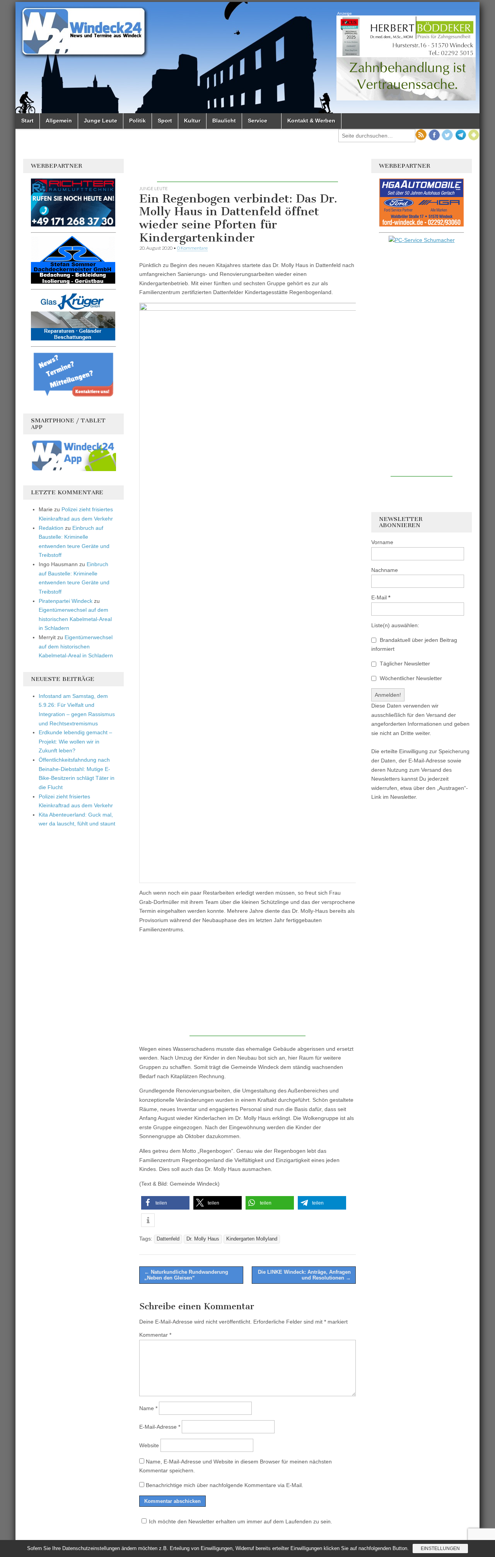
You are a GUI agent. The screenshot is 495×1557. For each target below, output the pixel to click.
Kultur (192, 120)
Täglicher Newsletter (404, 663)
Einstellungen (440, 1548)
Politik (137, 120)
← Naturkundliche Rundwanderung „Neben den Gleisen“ (186, 1275)
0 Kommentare (192, 248)
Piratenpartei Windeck (65, 601)
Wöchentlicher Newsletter (410, 678)
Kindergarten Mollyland (251, 1239)
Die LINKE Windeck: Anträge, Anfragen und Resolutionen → (304, 1275)
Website (149, 1445)
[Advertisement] (247, 170)
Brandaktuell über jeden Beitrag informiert (414, 644)
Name (148, 1408)
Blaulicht (224, 120)
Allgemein (59, 120)
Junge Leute (100, 120)
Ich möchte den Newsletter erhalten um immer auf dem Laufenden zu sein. (240, 1521)
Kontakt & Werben (311, 120)
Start (27, 120)
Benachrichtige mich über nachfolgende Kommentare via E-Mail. (224, 1485)
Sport (165, 120)
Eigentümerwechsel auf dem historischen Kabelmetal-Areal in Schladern (75, 619)
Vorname (382, 542)
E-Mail (380, 597)
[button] (165, 1203)
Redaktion (51, 528)
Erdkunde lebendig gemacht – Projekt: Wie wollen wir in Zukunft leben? (75, 741)
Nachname (384, 570)
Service (257, 120)
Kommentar (155, 1335)
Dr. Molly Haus (202, 1239)
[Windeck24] (247, 57)
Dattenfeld (168, 1239)
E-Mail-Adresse (159, 1427)
